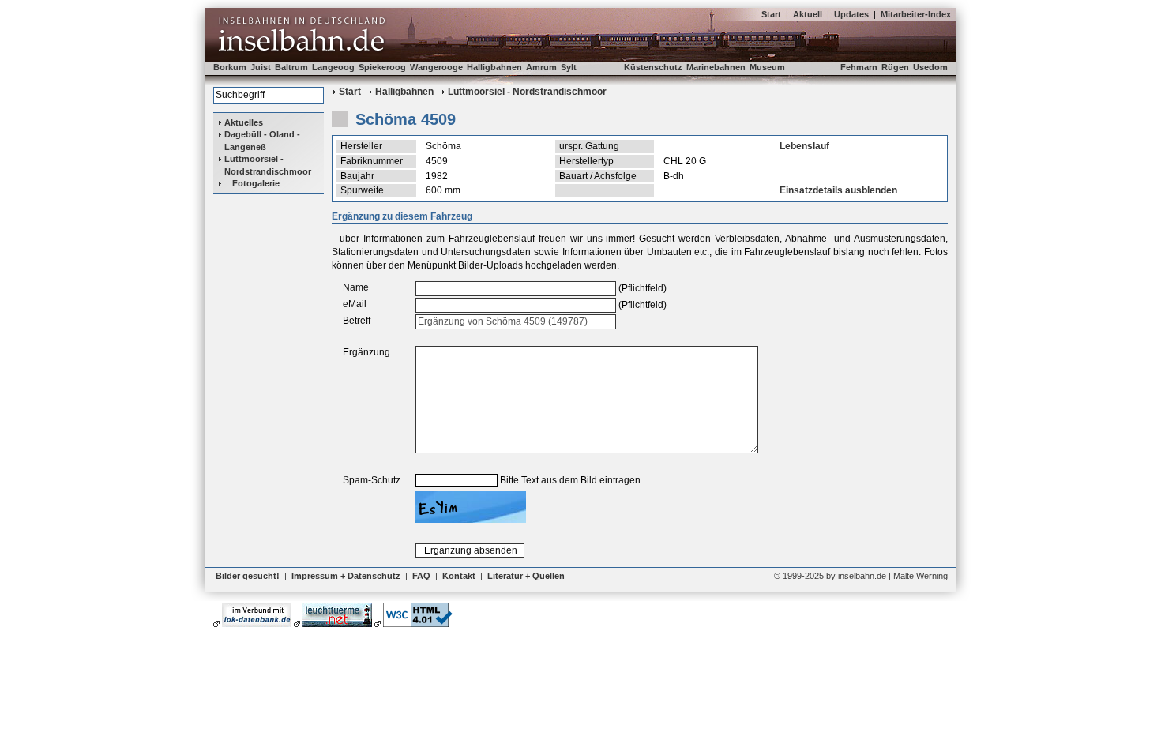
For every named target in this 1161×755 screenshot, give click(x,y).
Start (771, 14)
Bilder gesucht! (248, 575)
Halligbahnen (494, 67)
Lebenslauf (804, 146)
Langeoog (333, 67)
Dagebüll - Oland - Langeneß (262, 140)
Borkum (229, 67)
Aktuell (807, 14)
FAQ (421, 575)
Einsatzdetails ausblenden (838, 190)
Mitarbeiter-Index (916, 14)
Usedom (930, 67)
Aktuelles (243, 122)
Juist (260, 67)
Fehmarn (858, 67)
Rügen (895, 67)
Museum (767, 67)
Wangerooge (436, 67)
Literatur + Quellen (526, 575)
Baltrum (291, 67)
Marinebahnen (716, 67)
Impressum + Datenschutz (345, 575)
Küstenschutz (653, 67)
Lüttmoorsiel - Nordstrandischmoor (267, 164)
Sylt (569, 67)
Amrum (541, 67)
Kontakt (458, 575)
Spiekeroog (382, 67)
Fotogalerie (256, 183)
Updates (851, 14)
